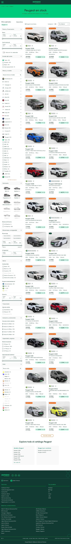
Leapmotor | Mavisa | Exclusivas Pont (45, 523)
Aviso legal (30, 538)
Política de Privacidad (41, 538)
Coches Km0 (4, 491)
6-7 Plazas (7, 348)
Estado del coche (7, 56)
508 (6, 155)
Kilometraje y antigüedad (10, 230)
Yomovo (3, 6)
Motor (4, 260)
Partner (7, 166)
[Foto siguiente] (45, 35)
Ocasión (7, 62)
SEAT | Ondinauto (5, 531)
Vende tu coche (5, 496)
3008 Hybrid (8, 148)
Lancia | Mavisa (5, 523)
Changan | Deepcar (6, 513)
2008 (6, 142)
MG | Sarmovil (39, 525)
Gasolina (7, 271)
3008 (6, 146)
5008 (6, 153)
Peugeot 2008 (32, 84)
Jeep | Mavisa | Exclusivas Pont (8, 521)
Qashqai (50, 487)
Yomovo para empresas (7, 500)
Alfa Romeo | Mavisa (41, 509)
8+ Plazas (7, 351)
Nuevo (6, 64)
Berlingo (50, 489)
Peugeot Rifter (58, 49)
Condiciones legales (25, 538)
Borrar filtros (20, 22)
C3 (49, 491)
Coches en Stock (5, 487)
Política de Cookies (35, 538)
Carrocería (5, 183)
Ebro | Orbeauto (40, 515)
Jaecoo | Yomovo (40, 519)
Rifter (6, 169)
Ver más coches (47, 435)
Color (4, 364)
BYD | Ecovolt (4, 511)
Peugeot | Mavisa (40, 529)
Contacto (5, 480)
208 (6, 144)
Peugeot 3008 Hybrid (55, 184)
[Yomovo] (37, 2)
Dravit (2, 533)
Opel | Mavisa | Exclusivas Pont (8, 529)
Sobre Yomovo (16, 480)
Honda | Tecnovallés (6, 519)
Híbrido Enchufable (10, 277)
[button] (64, 24)
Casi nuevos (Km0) (9, 67)
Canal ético (46, 538)
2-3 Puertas (8, 224)
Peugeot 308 (31, 116)
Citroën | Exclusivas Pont (42, 513)
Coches (7, 6)
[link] (35, 43)
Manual (7, 312)
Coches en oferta (5, 493)
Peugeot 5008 (32, 49)
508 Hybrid (7, 157)
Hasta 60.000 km (7, 238)
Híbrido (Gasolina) (9, 275)
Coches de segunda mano (7, 489)
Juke (49, 496)
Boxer (6, 160)
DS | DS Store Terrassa (6, 515)
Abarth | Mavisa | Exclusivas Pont (9, 509)
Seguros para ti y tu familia (8, 502)
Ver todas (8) (17, 462)
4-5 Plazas (8, 346)
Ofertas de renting (6, 498)
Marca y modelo (7, 70)
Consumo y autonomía (9, 318)
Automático (8, 309)
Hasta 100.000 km (17, 238)
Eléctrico (7, 268)
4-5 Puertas (8, 226)
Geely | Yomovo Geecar (41, 517)
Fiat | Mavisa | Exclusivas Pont (8, 517)
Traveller (7, 171)
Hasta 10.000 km (7, 235)
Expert (6, 164)
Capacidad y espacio (8, 338)
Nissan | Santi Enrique (6, 527)
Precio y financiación (8, 29)
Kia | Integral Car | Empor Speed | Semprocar (47, 521)
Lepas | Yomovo (5, 525)
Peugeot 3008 (57, 151)
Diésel (6, 266)
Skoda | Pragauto (40, 531)
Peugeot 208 (57, 116)
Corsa (49, 493)
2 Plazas (7, 344)
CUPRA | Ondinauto (40, 511)
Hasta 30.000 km (17, 235)
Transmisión (6, 304)
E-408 (6, 162)
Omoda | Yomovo (40, 527)
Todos (7, 60)
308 (6, 151)
